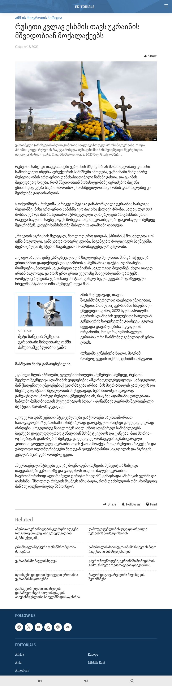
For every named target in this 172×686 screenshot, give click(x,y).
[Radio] (86, 681)
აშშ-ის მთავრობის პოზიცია (38, 18)
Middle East (96, 662)
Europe (93, 654)
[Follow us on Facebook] (19, 627)
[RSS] (48, 627)
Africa (19, 654)
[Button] (150, 56)
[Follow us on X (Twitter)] (29, 627)
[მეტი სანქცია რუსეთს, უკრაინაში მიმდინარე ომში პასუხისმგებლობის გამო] (45, 311)
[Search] (132, 681)
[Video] (40, 681)
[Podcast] (58, 627)
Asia (18, 662)
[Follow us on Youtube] (39, 627)
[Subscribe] (68, 627)
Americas (22, 670)
